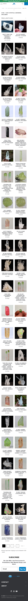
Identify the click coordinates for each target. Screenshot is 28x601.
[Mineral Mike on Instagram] (14, 591)
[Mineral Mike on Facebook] (11, 591)
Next (22, 546)
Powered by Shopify (11, 597)
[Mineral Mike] (14, 3)
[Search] (22, 3)
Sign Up (22, 569)
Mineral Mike (8, 596)
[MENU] (1, 3)
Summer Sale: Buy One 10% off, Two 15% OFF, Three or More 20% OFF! (14, 1)
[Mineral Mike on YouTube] (16, 591)
